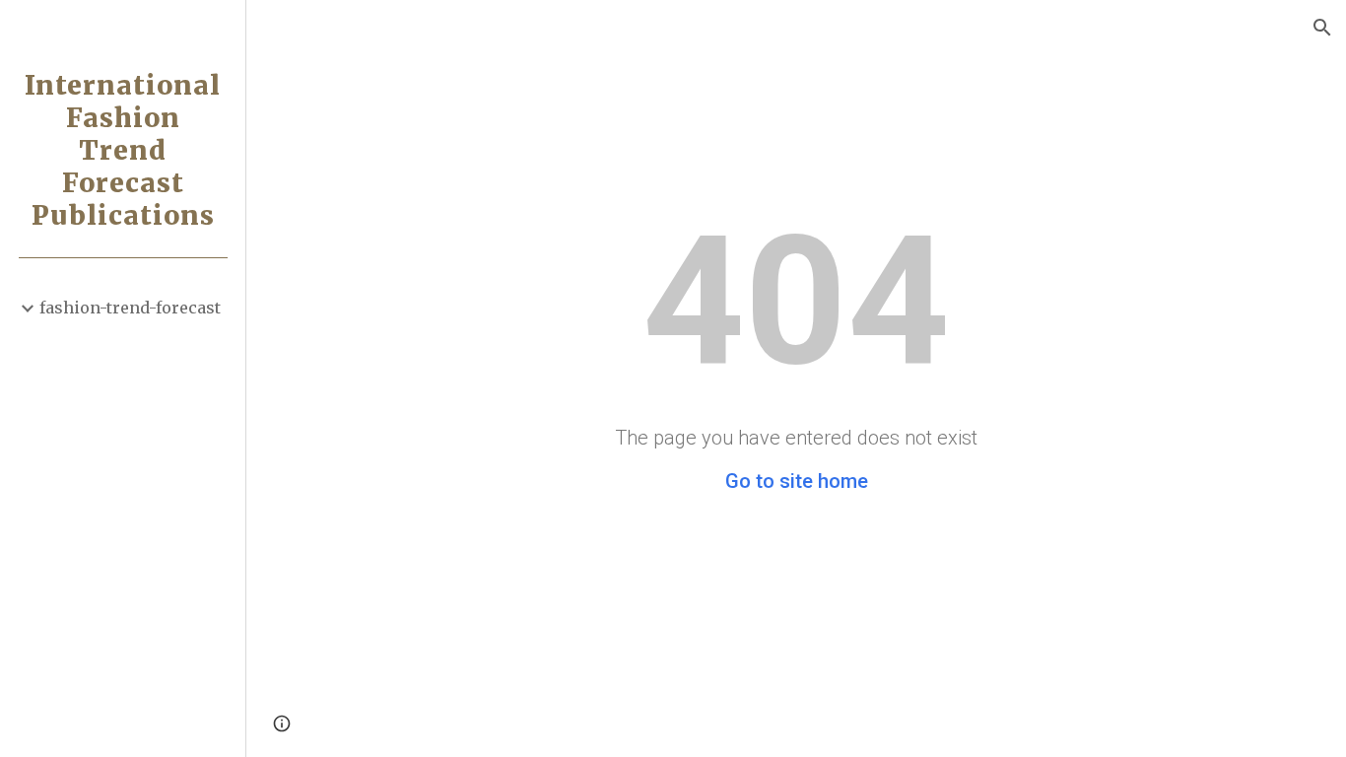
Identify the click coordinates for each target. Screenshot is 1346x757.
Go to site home (796, 481)
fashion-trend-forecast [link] (130, 307)
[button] (1322, 27)
